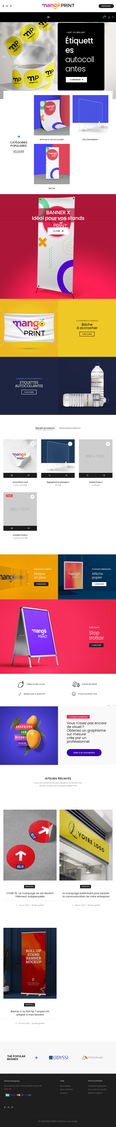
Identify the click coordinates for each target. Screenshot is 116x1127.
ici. (9, 1089)
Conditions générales (97, 1086)
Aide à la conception (84, 752)
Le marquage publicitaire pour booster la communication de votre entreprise (85, 895)
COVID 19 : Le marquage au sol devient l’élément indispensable (29, 895)
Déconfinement (90, 139)
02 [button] (111, 56)
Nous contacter (66, 1089)
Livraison (64, 1093)
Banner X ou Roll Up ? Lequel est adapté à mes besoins (30, 1013)
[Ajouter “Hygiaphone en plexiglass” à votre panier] (49, 475)
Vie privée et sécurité (97, 1089)
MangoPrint (39, 905)
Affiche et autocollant (52, 139)
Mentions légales (95, 1093)
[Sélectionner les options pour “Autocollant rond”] (11, 475)
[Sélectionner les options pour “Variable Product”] (11, 528)
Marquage (29, 886)
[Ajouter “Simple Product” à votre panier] (87, 475)
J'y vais (57, 231)
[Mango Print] (58, 8)
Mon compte (65, 1086)
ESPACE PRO (106, 6)
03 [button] (4, 56)
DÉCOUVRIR (18, 151)
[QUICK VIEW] (28, 475)
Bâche (52, 188)
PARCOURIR (87, 334)
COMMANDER (75, 75)
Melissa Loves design (68, 1121)
